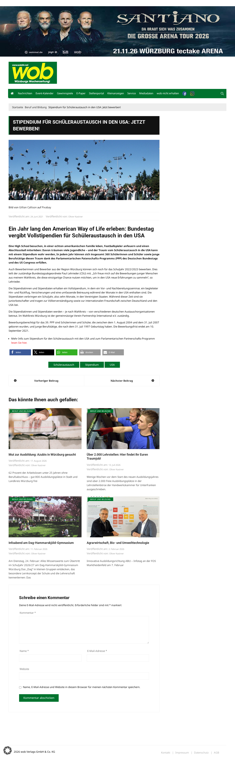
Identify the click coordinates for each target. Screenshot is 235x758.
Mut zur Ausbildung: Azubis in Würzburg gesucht (42, 454)
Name (24, 651)
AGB (216, 752)
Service (131, 93)
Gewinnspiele (65, 93)
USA (112, 364)
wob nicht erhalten (32, 3)
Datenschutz (201, 752)
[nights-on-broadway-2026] (117, 31)
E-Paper (81, 93)
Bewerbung (73, 3)
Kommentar (28, 612)
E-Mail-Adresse (97, 651)
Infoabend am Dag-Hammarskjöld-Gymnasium (41, 543)
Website (24, 669)
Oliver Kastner (75, 216)
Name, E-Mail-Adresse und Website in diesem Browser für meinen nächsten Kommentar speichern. (81, 687)
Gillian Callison (28, 207)
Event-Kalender (45, 93)
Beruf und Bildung (22, 411)
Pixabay (46, 207)
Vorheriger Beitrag (46, 380)
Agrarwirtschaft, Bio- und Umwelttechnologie (118, 543)
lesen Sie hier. (19, 342)
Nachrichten (25, 93)
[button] (222, 93)
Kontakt (48, 3)
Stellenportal (96, 93)
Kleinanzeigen (115, 93)
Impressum (59, 3)
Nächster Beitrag (122, 380)
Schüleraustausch (64, 364)
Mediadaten (15, 3)
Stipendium (92, 364)
